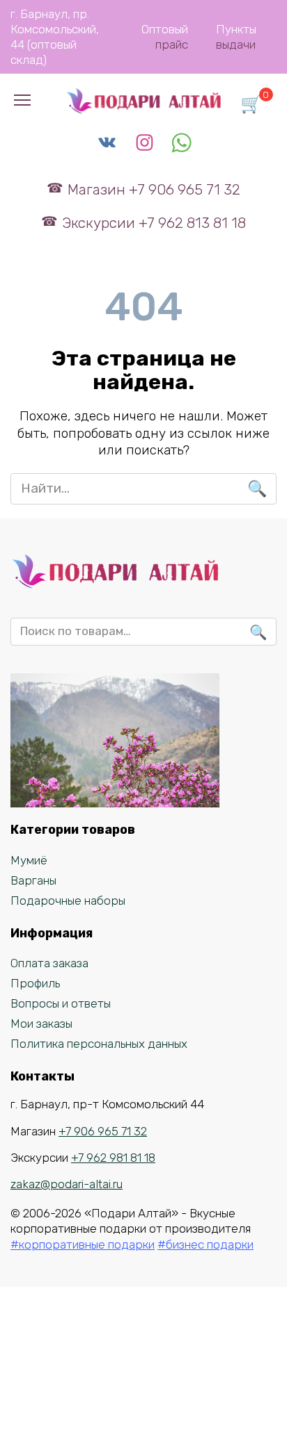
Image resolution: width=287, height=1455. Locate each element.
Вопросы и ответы (60, 1003)
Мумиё (28, 860)
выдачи (236, 44)
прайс (171, 44)
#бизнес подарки (205, 1244)
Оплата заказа (49, 963)
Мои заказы (41, 1023)
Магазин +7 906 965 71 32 (154, 189)
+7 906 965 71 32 (103, 1131)
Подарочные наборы (67, 900)
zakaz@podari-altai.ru (66, 1184)
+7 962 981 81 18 (113, 1158)
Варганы (33, 880)
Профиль (35, 983)
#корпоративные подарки (82, 1244)
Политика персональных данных (98, 1044)
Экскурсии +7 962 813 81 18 (153, 222)
